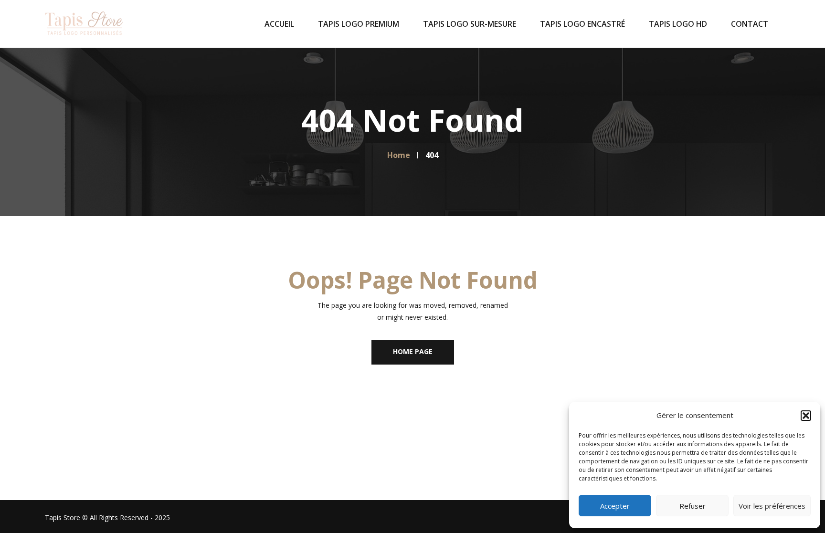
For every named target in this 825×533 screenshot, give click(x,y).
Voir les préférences (772, 506)
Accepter (615, 506)
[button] (806, 415)
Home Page (413, 351)
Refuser (692, 506)
